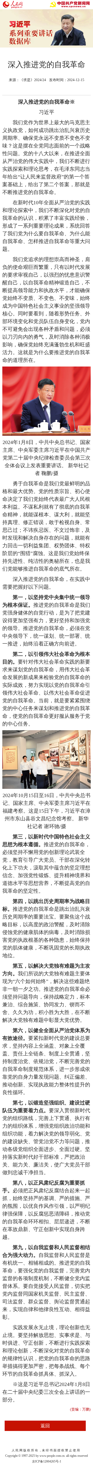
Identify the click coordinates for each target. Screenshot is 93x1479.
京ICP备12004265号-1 (46, 1461)
